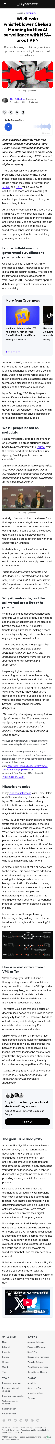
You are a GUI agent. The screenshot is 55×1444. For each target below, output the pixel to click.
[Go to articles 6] (19, 352)
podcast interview (20, 793)
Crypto (5, 1362)
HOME (20, 13)
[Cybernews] (27, 4)
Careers (31, 1398)
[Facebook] (9, 1420)
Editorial (6, 1347)
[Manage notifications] (48, 1437)
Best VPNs (32, 1352)
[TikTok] (26, 1420)
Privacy (5, 1357)
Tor (18, 186)
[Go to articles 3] (11, 352)
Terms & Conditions (10, 1430)
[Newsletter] (37, 1420)
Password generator (11, 1383)
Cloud (5, 1367)
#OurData (13, 766)
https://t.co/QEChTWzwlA (33, 766)
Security (9, 339)
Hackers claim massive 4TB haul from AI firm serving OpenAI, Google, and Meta (21, 332)
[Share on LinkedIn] (23, 112)
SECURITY (31, 13)
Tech (4, 1372)
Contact (15, 1428)
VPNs (6, 186)
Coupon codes (9, 1413)
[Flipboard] (32, 1420)
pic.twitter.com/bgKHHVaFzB (18, 769)
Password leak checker (13, 1396)
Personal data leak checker (11, 1389)
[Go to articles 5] (16, 352)
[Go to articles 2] (9, 352)
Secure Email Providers (38, 1357)
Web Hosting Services (38, 1367)
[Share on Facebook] (17, 112)
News (4, 1342)
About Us (32, 1383)
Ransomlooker (9, 1409)
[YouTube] (15, 1420)
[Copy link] (4, 112)
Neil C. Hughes (17, 99)
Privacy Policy (40, 1428)
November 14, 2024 (13, 776)
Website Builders (35, 1362)
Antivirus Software (36, 1342)
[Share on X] (10, 112)
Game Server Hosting (37, 1372)
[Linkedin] (21, 1420)
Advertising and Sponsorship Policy (35, 1430)
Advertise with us (35, 1393)
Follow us (27, 1121)
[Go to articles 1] (6, 352)
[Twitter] (4, 1420)
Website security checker (10, 1402)
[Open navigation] (5, 4)
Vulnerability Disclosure (12, 1432)
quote (41, 446)
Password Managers (37, 1347)
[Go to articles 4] (14, 352)
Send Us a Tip (34, 1388)
